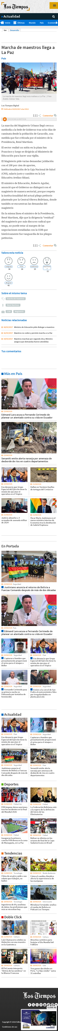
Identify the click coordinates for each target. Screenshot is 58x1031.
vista (3, 550)
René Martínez (13, 305)
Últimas (21, 22)
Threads (52, 1004)
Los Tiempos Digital (10, 105)
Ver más (4, 378)
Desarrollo (14, 30)
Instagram (41, 1004)
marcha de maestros (15, 298)
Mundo (32, 22)
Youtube (45, 1004)
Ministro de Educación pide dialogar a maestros (34, 327)
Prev (1, 23)
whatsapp (37, 1004)
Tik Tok (48, 1004)
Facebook (29, 1004)
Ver (6, 30)
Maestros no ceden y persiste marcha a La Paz (33, 333)
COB (9, 311)
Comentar (48, 115)
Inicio (7, 22)
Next (57, 23)
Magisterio (19, 311)
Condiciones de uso (9, 1027)
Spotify (56, 1004)
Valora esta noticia (12, 252)
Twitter (33, 1004)
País (42, 22)
